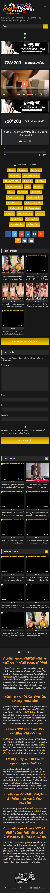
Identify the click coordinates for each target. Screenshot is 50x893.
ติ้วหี (13, 742)
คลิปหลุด (16, 176)
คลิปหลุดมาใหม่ (13, 181)
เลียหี (37, 811)
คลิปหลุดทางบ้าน (32, 176)
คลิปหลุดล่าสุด (15, 203)
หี (28, 186)
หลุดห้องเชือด (18, 224)
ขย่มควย (37, 170)
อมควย (39, 186)
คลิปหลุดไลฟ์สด (33, 208)
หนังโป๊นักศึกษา (15, 186)
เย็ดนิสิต (34, 809)
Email (4, 405)
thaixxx (23, 170)
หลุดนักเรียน (42, 671)
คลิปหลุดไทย (16, 208)
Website (4, 415)
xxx (12, 170)
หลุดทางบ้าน (32, 219)
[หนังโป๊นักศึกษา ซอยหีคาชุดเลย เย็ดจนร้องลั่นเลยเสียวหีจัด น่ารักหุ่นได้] (20, 8)
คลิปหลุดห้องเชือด (34, 203)
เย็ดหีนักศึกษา (8, 739)
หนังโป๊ (41, 181)
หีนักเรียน (43, 777)
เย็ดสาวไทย (34, 224)
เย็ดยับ (42, 745)
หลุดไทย (26, 842)
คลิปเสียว (18, 668)
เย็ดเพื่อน (10, 854)
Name (4, 395)
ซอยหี (41, 213)
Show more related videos (25, 341)
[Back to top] (42, 886)
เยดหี (22, 707)
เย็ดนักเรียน (14, 783)
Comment (5, 365)
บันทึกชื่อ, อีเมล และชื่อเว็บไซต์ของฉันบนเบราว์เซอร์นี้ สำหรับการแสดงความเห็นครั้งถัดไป (23, 432)
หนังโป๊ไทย (17, 219)
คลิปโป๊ (28, 181)
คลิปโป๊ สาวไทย (26, 213)
